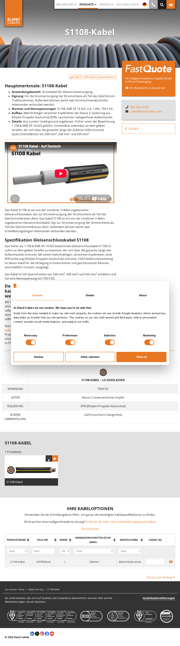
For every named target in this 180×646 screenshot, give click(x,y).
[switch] (70, 342)
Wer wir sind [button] (64, 4)
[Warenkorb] (55, 458)
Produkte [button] (86, 4)
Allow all (141, 356)
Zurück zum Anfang (160, 577)
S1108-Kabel (15, 482)
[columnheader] (17, 540)
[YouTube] (52, 633)
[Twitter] (37, 633)
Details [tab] (90, 295)
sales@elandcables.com (146, 111)
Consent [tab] (37, 295)
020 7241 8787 (139, 107)
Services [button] (104, 4)
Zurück (133, 128)
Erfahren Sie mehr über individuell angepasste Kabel (120, 522)
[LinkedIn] (32, 633)
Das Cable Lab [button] (126, 4)
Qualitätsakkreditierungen (159, 598)
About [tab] (143, 295)
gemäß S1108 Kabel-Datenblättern (93, 77)
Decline (38, 356)
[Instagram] (42, 633)
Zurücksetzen (90, 529)
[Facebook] (47, 633)
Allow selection (90, 356)
